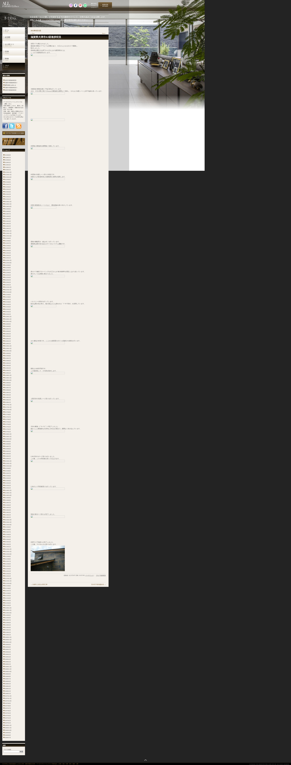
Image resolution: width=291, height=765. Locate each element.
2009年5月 (8, 654)
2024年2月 (8, 226)
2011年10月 (8, 583)
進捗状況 (103, 575)
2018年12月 (8, 375)
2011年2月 (8, 603)
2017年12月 (8, 404)
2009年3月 (8, 659)
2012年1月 (8, 576)
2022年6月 (8, 272)
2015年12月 (8, 461)
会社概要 (7, 38)
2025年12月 (8, 172)
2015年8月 (8, 471)
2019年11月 (8, 348)
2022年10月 (8, 262)
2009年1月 (8, 664)
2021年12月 (8, 287)
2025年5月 (8, 189)
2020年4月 (8, 336)
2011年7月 (8, 590)
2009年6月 (8, 652)
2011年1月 (8, 605)
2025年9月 (8, 179)
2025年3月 (8, 194)
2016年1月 (8, 458)
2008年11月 (8, 669)
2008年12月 (8, 666)
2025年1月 (8, 199)
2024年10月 (8, 206)
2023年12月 (8, 231)
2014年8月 (8, 500)
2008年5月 (8, 683)
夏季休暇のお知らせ (10, 85)
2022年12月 (8, 260)
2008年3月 (8, 688)
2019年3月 (8, 368)
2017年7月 (8, 417)
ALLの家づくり (9, 45)
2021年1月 (8, 314)
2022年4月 (8, 277)
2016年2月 (8, 456)
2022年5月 (8, 275)
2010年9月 (8, 615)
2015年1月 (8, 488)
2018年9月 (8, 382)
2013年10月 (8, 524)
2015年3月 (8, 483)
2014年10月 (8, 495)
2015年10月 (8, 466)
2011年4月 (8, 598)
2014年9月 (8, 497)
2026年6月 (8, 160)
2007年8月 (8, 705)
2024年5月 (8, 218)
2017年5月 (8, 422)
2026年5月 (8, 162)
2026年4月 (8, 165)
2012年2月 (8, 573)
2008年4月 (8, 686)
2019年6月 (8, 360)
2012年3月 (8, 571)
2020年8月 (8, 326)
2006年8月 (8, 735)
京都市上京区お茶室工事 (39, 584)
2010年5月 (8, 625)
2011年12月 (8, 578)
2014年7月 (8, 502)
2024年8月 (8, 211)
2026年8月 (8, 155)
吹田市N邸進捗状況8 (10, 90)
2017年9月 (8, 412)
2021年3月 (8, 309)
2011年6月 (8, 593)
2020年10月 (8, 321)
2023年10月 (8, 236)
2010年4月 (8, 627)
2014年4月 (8, 510)
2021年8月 (8, 297)
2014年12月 (8, 490)
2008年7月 (8, 679)
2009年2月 (8, 661)
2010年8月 (8, 617)
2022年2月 (8, 282)
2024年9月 (8, 209)
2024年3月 (8, 223)
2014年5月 (8, 507)
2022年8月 (8, 267)
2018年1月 (8, 402)
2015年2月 (8, 485)
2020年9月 (8, 324)
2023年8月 (8, 240)
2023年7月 (8, 243)
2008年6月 (8, 681)
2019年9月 (8, 353)
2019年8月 (8, 355)
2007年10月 (8, 701)
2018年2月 (8, 399)
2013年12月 (8, 519)
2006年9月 (8, 732)
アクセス (93, 5)
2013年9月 (8, 527)
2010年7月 (8, 620)
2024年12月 (8, 201)
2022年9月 (8, 265)
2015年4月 (8, 480)
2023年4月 (8, 250)
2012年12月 (8, 549)
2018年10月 (8, 380)
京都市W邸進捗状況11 (11, 87)
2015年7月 (8, 473)
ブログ (7, 66)
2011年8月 (8, 588)
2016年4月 (8, 453)
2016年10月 (8, 439)
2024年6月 (8, 216)
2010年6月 (8, 622)
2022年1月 (8, 285)
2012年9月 (8, 556)
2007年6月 (8, 710)
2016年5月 (8, 451)
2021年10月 (8, 292)
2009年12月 (8, 637)
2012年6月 (8, 564)
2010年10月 (8, 612)
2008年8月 (8, 676)
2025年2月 (8, 196)
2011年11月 (8, 581)
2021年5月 (8, 304)
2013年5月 (8, 537)
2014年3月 (8, 512)
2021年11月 (8, 289)
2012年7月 (8, 561)
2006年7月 (8, 737)
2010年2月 (8, 632)
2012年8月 (8, 559)
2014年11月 (8, 492)
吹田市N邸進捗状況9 (10, 80)
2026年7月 (8, 157)
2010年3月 (8, 630)
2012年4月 (8, 568)
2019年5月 (8, 363)
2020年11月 (8, 319)
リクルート (94, 7)
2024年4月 (8, 221)
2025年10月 (8, 177)
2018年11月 (8, 378)
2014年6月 (8, 505)
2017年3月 (8, 426)
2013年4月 (8, 539)
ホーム (7, 30)
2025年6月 (8, 187)
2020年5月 (8, 333)
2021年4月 (8, 306)
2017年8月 (8, 414)
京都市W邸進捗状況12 (11, 82)
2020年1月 (8, 343)
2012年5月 (8, 566)
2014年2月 (8, 515)
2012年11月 (8, 551)
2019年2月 (8, 370)
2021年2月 (8, 311)
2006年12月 (8, 725)
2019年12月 (8, 346)
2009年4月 (8, 657)
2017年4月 (8, 424)
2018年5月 (8, 392)
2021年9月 (8, 294)
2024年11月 (8, 204)
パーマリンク (89, 575)
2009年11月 (8, 639)
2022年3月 (8, 280)
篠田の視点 (94, 3)
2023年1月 (8, 258)
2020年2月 (8, 341)
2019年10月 (8, 351)
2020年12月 (8, 316)
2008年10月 (8, 671)
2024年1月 (8, 228)
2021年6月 (8, 302)
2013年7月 (8, 532)
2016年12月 (8, 434)
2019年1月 (8, 373)
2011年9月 (8, 585)
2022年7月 (8, 270)
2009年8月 (8, 647)
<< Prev (32, 33)
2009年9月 (8, 644)
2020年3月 (8, 338)
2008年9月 (8, 674)
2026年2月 (8, 167)
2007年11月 (8, 698)
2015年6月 (8, 475)
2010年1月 (8, 634)
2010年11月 (8, 610)
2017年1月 (8, 431)
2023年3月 (8, 253)
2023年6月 (8, 245)
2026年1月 (8, 169)
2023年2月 (8, 255)
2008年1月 (8, 693)
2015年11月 (8, 463)
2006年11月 (8, 727)
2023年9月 (8, 238)
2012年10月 (8, 554)
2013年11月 (8, 522)
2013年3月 (8, 541)
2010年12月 (8, 608)
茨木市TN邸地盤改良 (98, 584)
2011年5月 (8, 595)
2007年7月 (8, 708)
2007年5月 (8, 713)
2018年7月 (8, 387)
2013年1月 (8, 546)
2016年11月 (8, 436)
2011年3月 (8, 600)
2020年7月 (8, 329)
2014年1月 (8, 517)
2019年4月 (8, 365)
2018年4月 (8, 395)
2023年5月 (8, 248)
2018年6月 (8, 390)
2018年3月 (8, 397)
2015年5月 (8, 478)
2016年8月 (8, 444)
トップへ (146, 760)
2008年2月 (8, 691)
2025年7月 (8, 184)
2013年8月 (8, 529)
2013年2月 (8, 544)
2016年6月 (8, 448)
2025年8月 (8, 182)
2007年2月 (8, 720)
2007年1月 (8, 723)
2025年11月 (8, 174)
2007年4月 (8, 715)
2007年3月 (8, 718)
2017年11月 (8, 407)
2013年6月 (8, 534)
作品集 (7, 52)
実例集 (7, 59)
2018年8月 (8, 385)
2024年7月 (8, 213)
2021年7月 (8, 299)
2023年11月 (8, 233)
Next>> (104, 33)
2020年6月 (8, 331)
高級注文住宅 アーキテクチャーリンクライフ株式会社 (13, 4)
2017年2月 (8, 429)
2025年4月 (8, 192)
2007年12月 (8, 696)
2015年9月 (8, 468)
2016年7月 (8, 446)
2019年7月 (8, 358)
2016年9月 (8, 441)
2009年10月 (8, 642)
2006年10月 (8, 730)
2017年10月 (8, 409)
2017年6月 (8, 419)
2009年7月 (8, 649)
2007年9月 (8, 703)
